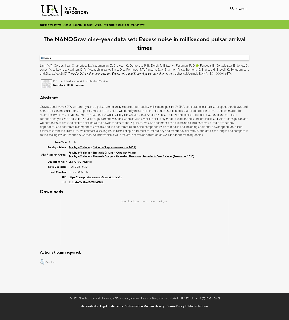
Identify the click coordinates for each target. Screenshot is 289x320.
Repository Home (51, 24)
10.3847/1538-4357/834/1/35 (86, 182)
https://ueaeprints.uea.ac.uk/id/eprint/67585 (95, 177)
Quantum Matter (126, 152)
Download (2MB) (63, 85)
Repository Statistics (116, 24)
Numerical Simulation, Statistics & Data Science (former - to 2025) (155, 156)
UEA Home (138, 24)
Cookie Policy (175, 306)
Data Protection (197, 306)
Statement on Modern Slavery (144, 306)
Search (77, 24)
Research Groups (103, 152)
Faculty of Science (79, 147)
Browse (88, 24)
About (67, 24)
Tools (47, 58)
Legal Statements (111, 306)
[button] (42, 261)
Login (98, 24)
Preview (79, 85)
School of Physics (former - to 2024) (114, 147)
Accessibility (89, 306)
